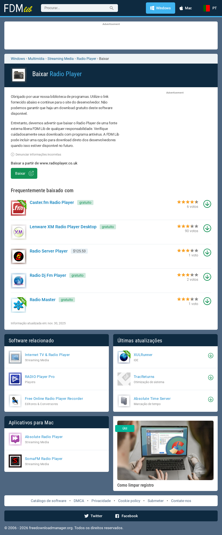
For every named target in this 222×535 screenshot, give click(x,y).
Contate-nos (181, 501)
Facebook (130, 516)
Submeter (156, 501)
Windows (18, 59)
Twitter (96, 516)
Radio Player (86, 59)
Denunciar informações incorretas (38, 154)
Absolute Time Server (152, 398)
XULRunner (143, 355)
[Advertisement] (111, 36)
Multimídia (36, 59)
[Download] (210, 355)
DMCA (79, 501)
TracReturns (144, 376)
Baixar (20, 173)
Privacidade (101, 501)
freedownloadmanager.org (51, 528)
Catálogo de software (48, 501)
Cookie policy (129, 501)
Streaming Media (60, 59)
